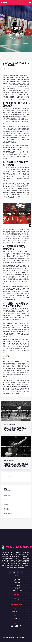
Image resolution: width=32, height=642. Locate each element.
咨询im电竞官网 (8, 513)
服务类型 (6, 509)
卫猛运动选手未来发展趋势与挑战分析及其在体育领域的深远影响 (15, 465)
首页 (11, 38)
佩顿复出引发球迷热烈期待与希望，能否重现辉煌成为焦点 (14, 429)
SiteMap (16, 599)
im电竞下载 (27, 637)
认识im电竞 (7, 495)
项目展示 (6, 500)
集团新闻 (6, 504)
